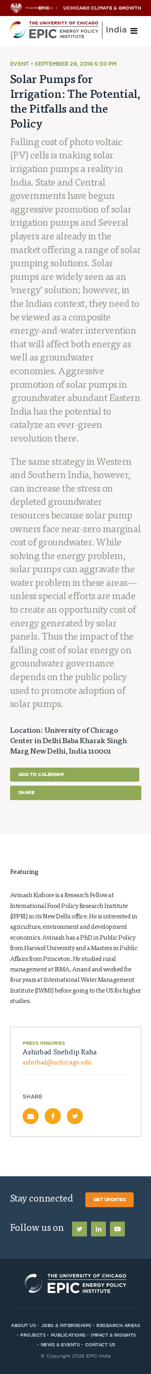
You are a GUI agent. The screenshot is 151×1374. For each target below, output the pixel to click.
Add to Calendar (41, 774)
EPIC (44, 8)
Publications (68, 1335)
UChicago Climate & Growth (102, 8)
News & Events (60, 1344)
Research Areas (118, 1325)
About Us (23, 1325)
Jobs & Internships (66, 1325)
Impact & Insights (113, 1335)
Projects (33, 1335)
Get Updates (109, 1199)
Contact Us (100, 1344)
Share (26, 792)
